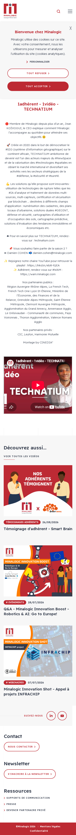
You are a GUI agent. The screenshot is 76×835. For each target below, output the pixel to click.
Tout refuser (37, 73)
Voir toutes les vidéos (21, 456)
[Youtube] (62, 715)
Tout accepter (37, 86)
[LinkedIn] (51, 715)
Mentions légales (50, 826)
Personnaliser (40, 61)
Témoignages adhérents (22, 522)
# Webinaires (15, 682)
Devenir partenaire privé (26, 810)
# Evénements (15, 602)
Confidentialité (39, 830)
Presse (11, 804)
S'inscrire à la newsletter (28, 774)
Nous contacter (20, 746)
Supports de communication (28, 797)
